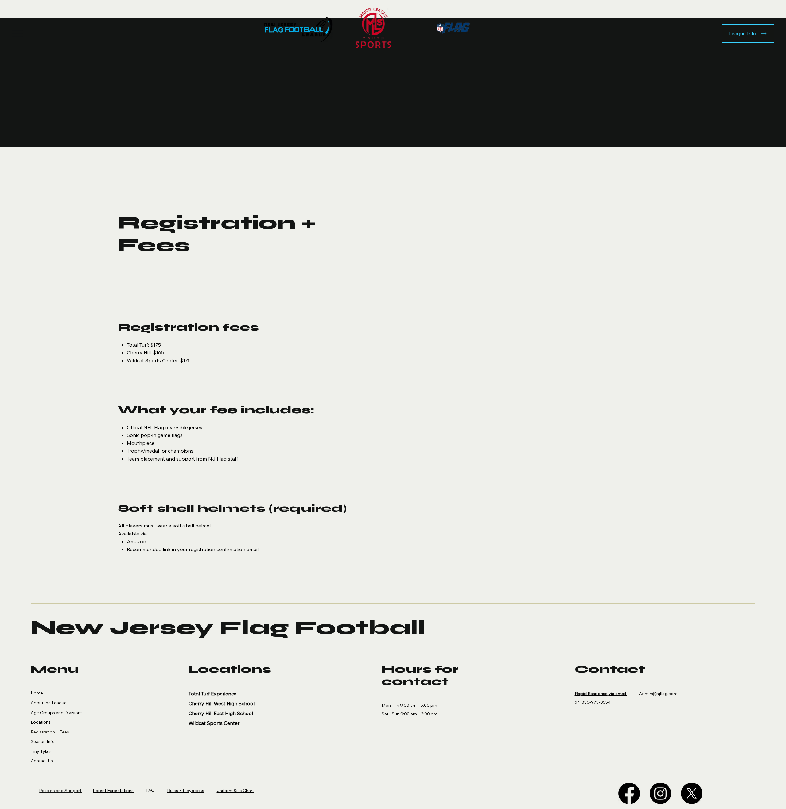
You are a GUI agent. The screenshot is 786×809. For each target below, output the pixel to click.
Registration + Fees (50, 732)
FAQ (150, 790)
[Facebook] (629, 793)
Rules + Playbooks (185, 790)
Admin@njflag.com (658, 693)
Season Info (43, 741)
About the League (49, 703)
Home (37, 693)
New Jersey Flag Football (228, 628)
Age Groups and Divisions (57, 712)
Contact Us (42, 761)
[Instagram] (660, 793)
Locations (41, 722)
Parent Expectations (113, 790)
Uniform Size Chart (235, 790)
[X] (691, 793)
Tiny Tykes (41, 751)
